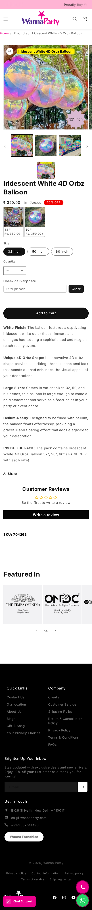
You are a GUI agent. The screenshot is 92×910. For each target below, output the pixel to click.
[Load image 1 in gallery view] (22, 145)
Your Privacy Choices (23, 733)
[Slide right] (87, 147)
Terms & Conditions (63, 737)
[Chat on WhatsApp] (82, 900)
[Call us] (82, 887)
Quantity (9, 261)
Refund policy (74, 873)
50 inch (38, 251)
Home (4, 33)
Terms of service (32, 879)
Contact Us (15, 697)
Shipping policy (60, 879)
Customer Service (62, 704)
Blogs (11, 719)
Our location (16, 704)
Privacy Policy (59, 730)
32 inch (14, 251)
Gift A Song (16, 726)
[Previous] (41, 170)
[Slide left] (5, 147)
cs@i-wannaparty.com (28, 818)
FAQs (52, 744)
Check (76, 289)
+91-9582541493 (25, 825)
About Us (14, 711)
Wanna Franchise (24, 837)
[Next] (50, 170)
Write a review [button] (46, 514)
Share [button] (12, 473)
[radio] (13, 222)
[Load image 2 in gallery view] (46, 145)
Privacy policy (16, 873)
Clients (53, 697)
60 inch (62, 251)
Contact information (45, 873)
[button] (5, 19)
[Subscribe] (83, 787)
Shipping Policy (60, 711)
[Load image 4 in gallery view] (70, 145)
